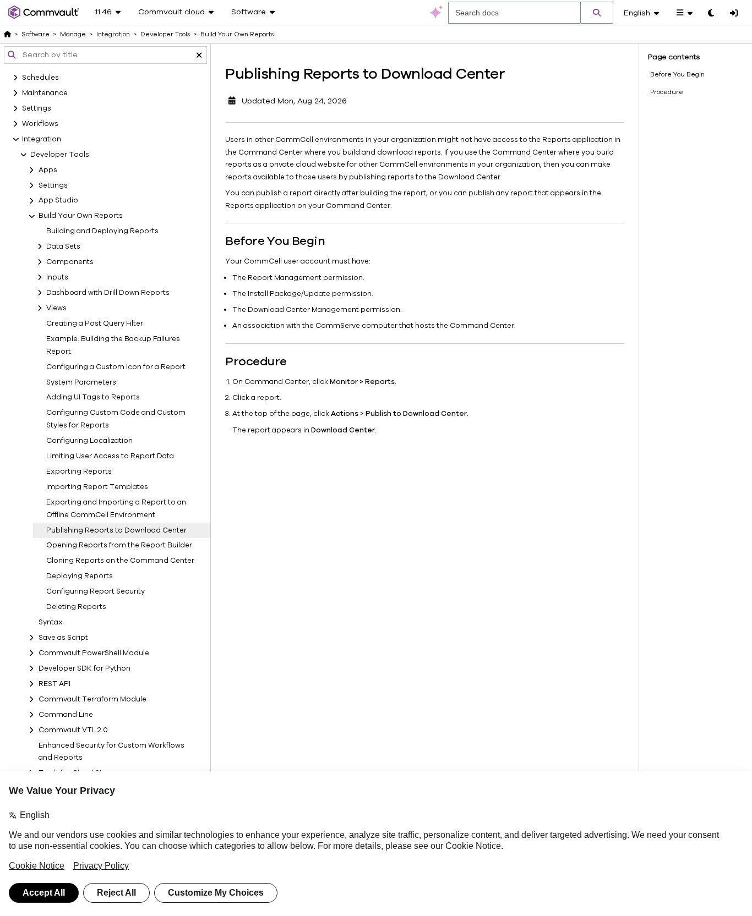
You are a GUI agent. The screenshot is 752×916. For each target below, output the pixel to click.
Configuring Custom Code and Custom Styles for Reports (116, 419)
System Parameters (81, 382)
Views (56, 308)
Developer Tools (59, 155)
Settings (53, 185)
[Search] (596, 13)
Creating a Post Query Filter (94, 323)
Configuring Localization (89, 441)
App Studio (58, 201)
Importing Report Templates (97, 487)
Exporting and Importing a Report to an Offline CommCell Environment (116, 508)
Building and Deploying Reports (102, 231)
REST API (54, 684)
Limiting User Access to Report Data (110, 456)
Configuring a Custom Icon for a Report (116, 367)
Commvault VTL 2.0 (73, 730)
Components (70, 262)
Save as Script (63, 638)
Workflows (40, 124)
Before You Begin (677, 74)
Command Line (66, 715)
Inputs (57, 277)
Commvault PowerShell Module (94, 653)
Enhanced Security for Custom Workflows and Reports (111, 752)
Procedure (666, 91)
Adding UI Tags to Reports (93, 398)
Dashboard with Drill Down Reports (108, 293)
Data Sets (63, 246)
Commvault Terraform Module (92, 699)
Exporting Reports (79, 471)
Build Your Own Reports (81, 216)
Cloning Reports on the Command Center (120, 561)
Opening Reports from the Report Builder (119, 546)
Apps (48, 170)
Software (35, 34)
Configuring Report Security (95, 591)
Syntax (51, 622)
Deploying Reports (79, 576)
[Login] (734, 14)
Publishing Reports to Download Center (116, 530)
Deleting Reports (76, 607)
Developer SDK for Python (84, 668)
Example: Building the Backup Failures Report (113, 345)
